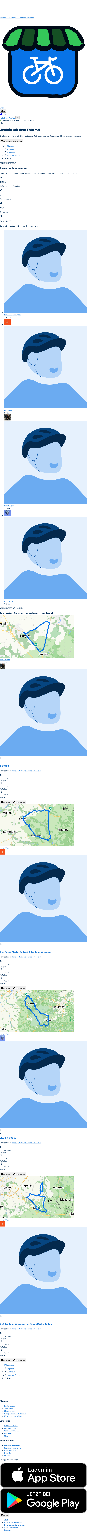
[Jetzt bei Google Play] (43, 1500)
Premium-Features (26, 18)
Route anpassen (20, 802)
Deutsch (5, 1515)
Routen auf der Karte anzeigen (12, 141)
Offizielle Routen (11, 1426)
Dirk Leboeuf (9, 601)
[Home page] (43, 8)
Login (5, 114)
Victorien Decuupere (12, 315)
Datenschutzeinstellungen (14, 1525)
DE (4, 111)
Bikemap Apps (10, 1411)
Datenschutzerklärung (13, 1522)
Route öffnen (7, 802)
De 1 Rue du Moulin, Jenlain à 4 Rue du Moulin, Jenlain (26, 1324)
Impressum (8, 1530)
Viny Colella (9, 506)
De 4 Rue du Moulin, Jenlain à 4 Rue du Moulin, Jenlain (26, 952)
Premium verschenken (13, 1448)
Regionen (10, 149)
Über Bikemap (10, 1450)
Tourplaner (8, 1408)
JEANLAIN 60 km (8, 1138)
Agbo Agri (8, 410)
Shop (6, 1436)
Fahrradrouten (10, 1428)
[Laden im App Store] (43, 1475)
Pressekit (8, 1455)
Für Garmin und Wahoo (13, 1416)
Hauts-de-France (13, 156)
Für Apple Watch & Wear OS (15, 1414)
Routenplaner (13, 18)
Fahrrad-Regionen (11, 1431)
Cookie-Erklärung (11, 1527)
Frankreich (11, 152)
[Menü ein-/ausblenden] (17, 117)
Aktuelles (8, 1433)
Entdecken (4, 18)
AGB (6, 1520)
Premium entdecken (12, 1445)
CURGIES (4, 766)
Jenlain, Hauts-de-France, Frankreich (26, 771)
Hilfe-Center (9, 1453)
